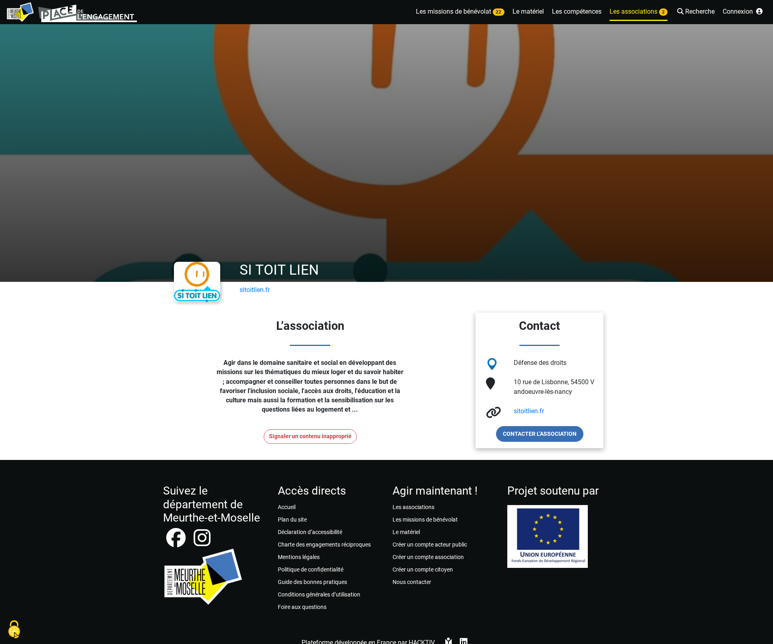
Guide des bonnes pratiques (312, 582)
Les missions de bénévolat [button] (458, 11)
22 (498, 12)
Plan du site (292, 519)
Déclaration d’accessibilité (310, 532)
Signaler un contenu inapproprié (310, 436)
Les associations (413, 507)
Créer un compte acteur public (430, 544)
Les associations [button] (637, 11)
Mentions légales (299, 557)
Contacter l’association (540, 434)
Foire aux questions (302, 607)
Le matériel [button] (528, 11)
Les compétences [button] (576, 11)
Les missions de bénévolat (425, 519)
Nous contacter (412, 582)
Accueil (287, 507)
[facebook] (176, 543)
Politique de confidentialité (310, 569)
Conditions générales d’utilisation (319, 594)
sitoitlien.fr (255, 290)
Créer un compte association (428, 557)
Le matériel (406, 532)
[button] (695, 12)
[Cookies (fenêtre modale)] (14, 630)
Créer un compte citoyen (423, 569)
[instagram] (202, 543)
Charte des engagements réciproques (324, 544)
